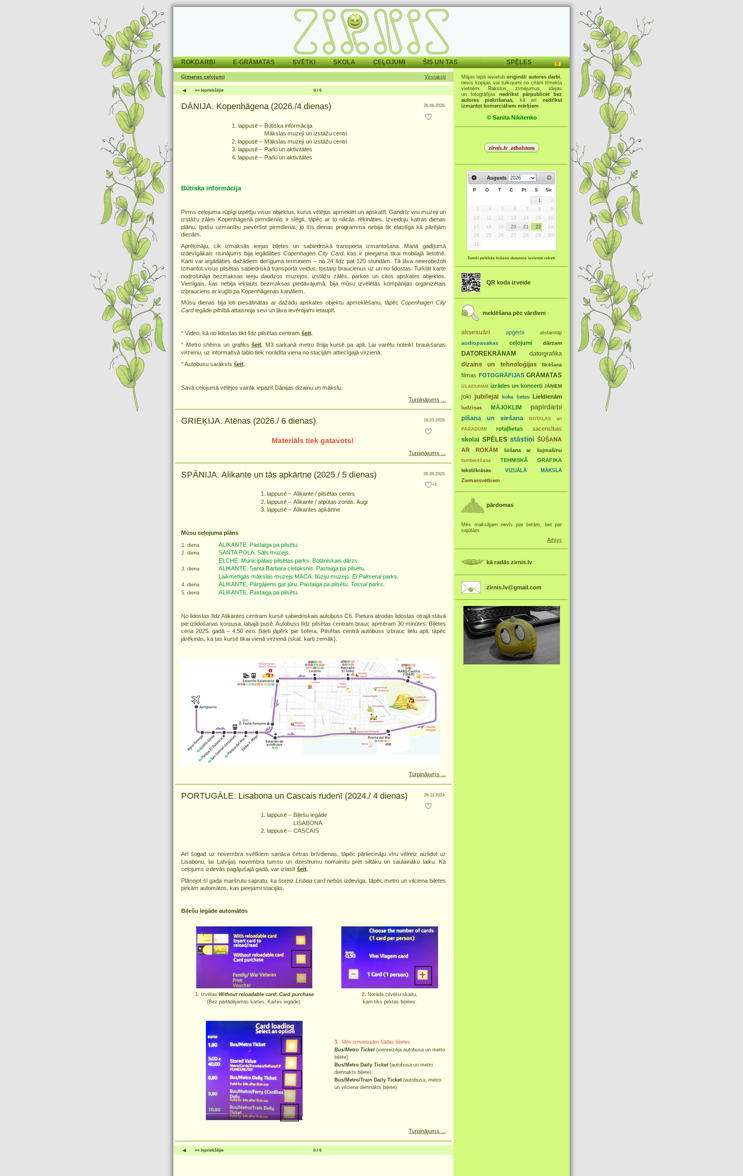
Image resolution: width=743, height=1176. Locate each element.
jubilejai (486, 396)
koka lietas (515, 397)
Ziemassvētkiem (480, 480)
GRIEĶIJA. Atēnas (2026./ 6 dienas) (248, 421)
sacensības (547, 429)
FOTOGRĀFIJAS (501, 375)
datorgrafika (545, 353)
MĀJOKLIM (506, 407)
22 (538, 226)
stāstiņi (522, 439)
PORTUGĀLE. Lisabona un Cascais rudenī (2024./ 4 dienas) (294, 796)
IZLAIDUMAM (474, 386)
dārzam (552, 343)
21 (526, 226)
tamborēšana (476, 460)
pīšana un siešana (492, 417)
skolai (470, 439)
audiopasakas (479, 343)
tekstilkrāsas (476, 470)
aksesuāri (475, 332)
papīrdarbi (546, 407)
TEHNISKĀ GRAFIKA (531, 460)
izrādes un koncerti (516, 385)
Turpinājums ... (427, 399)
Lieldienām (547, 396)
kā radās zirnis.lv (509, 562)
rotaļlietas (509, 428)
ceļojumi (520, 343)
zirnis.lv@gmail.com (513, 587)
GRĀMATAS (544, 374)
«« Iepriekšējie (209, 90)
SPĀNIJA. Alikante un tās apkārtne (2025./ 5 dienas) (279, 474)
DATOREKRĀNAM (488, 353)
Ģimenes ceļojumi (203, 77)
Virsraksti (435, 77)
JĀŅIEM (553, 386)
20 (513, 226)
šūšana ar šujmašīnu (533, 450)
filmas (468, 375)
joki (466, 396)
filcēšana (552, 365)
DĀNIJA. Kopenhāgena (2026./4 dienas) (256, 106)
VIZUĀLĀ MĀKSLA (533, 470)
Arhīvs (554, 540)
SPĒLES (494, 439)
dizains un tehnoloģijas (499, 364)
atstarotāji (551, 333)
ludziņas (471, 408)
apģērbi (515, 332)
